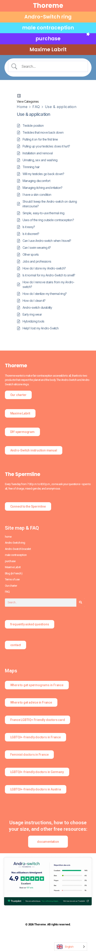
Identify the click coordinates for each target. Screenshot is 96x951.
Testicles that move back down (43, 132)
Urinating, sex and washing (40, 160)
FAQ (36, 106)
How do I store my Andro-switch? (44, 268)
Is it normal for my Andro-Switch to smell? (49, 275)
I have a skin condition (37, 194)
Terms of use (12, 579)
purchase (48, 38)
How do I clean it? (34, 300)
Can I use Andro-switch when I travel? (47, 241)
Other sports (31, 254)
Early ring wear (32, 314)
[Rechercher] (80, 602)
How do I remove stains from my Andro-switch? (48, 284)
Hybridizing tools (33, 321)
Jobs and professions (37, 261)
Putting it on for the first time (40, 139)
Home (22, 106)
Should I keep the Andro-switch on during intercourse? (50, 204)
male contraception (48, 27)
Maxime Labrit (48, 49)
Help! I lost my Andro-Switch (41, 328)
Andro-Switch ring (48, 16)
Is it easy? (29, 227)
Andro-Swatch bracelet (18, 549)
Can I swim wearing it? (37, 247)
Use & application (61, 106)
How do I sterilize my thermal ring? (45, 294)
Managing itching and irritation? (42, 188)
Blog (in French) (13, 573)
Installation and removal (38, 153)
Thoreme (48, 5)
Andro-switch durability (37, 307)
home (8, 536)
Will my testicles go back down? (43, 174)
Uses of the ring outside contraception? (48, 220)
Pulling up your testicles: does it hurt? (46, 146)
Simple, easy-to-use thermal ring (43, 213)
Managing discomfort (36, 181)
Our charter (11, 585)
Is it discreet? (31, 234)
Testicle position (33, 125)
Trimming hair (31, 167)
